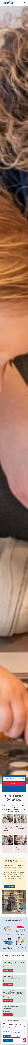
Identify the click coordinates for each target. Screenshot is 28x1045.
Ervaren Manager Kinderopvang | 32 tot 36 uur (11, 977)
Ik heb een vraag (17, 1032)
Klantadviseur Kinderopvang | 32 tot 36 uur (11, 1007)
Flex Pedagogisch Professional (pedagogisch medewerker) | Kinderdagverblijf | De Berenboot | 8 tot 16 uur (14, 992)
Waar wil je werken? (9, 778)
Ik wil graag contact (17, 1036)
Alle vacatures (14, 789)
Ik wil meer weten (9, 886)
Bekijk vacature (8, 970)
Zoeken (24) (14, 783)
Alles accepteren (8, 1040)
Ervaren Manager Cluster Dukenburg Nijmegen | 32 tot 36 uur (13, 963)
